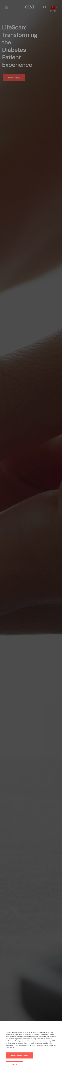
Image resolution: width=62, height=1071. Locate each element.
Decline (14, 1064)
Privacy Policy (11, 1047)
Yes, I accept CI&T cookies (19, 1055)
